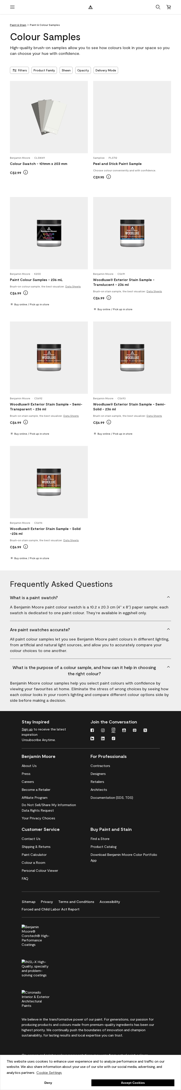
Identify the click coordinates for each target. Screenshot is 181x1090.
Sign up (27, 729)
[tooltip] (25, 172)
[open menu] (12, 7)
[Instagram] (103, 731)
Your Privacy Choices (38, 818)
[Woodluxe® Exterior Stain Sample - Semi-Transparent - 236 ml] (49, 358)
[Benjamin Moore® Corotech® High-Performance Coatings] (43, 935)
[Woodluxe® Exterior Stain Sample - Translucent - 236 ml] (132, 233)
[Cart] (168, 7)
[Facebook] (92, 731)
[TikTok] (113, 739)
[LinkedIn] (103, 739)
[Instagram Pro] (113, 730)
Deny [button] (48, 1082)
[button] (158, 7)
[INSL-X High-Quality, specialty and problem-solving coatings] (43, 967)
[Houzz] (92, 739)
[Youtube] (124, 731)
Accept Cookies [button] (133, 1082)
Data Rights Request (38, 810)
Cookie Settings (49, 1072)
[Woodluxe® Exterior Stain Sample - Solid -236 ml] (49, 482)
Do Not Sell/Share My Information (49, 805)
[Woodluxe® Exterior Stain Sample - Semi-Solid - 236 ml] (132, 358)
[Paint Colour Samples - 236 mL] (49, 233)
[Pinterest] (134, 731)
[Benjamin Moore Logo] (90, 7)
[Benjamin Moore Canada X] (145, 731)
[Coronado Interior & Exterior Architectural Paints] (43, 998)
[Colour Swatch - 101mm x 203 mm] (49, 117)
